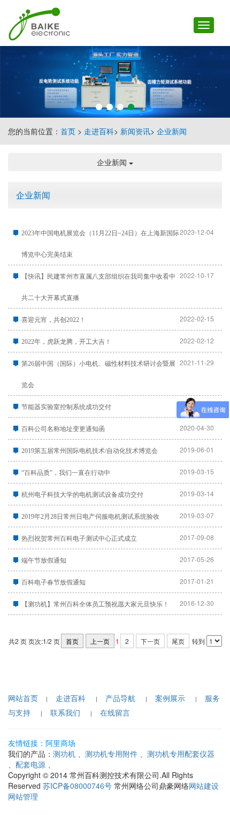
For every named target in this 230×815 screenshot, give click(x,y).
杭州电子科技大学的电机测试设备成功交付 (82, 494)
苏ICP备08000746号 (77, 785)
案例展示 (170, 698)
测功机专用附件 (111, 753)
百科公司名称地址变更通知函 (63, 429)
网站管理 (23, 796)
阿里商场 (60, 742)
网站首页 (23, 698)
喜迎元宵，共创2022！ (53, 320)
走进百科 (99, 131)
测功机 (64, 753)
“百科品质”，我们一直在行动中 (65, 472)
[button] (99, 107)
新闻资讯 (135, 131)
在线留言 (115, 712)
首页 (67, 131)
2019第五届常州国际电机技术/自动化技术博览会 (89, 451)
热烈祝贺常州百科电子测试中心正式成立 (79, 538)
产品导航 (120, 698)
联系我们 (65, 712)
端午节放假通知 (43, 560)
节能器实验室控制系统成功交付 (66, 407)
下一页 (150, 640)
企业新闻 (172, 131)
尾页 (178, 640)
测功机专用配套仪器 (180, 753)
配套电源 (30, 764)
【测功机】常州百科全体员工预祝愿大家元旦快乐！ (95, 604)
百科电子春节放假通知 (53, 582)
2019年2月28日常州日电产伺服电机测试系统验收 (90, 516)
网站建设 (204, 785)
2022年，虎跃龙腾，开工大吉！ (66, 341)
